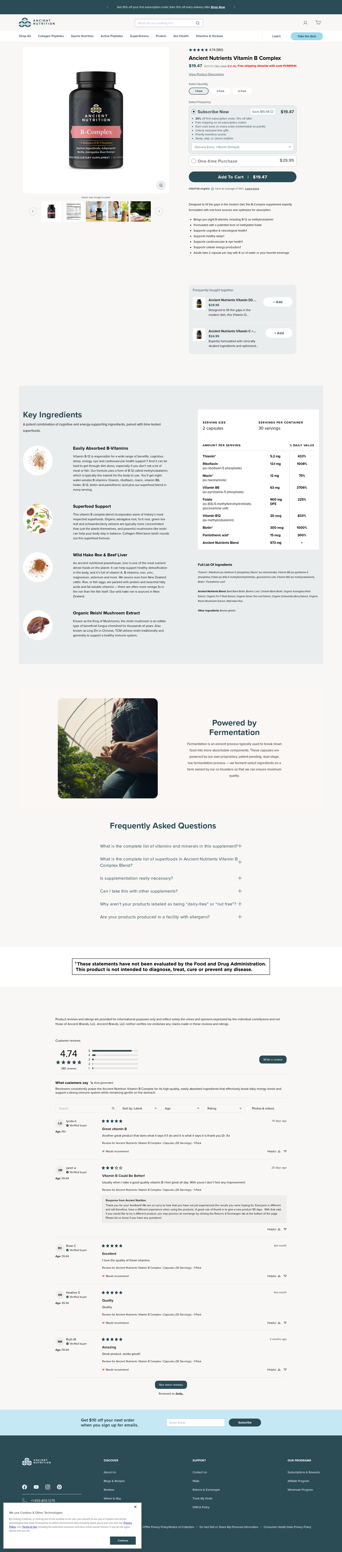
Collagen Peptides (51, 36)
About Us (110, 1472)
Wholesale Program (300, 1490)
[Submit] (198, 23)
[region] (72, 1525)
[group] (272, 111)
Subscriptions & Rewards (304, 1472)
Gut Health (181, 36)
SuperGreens (139, 36)
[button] (113, 1051)
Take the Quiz (307, 36)
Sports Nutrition (82, 36)
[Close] (135, 1506)
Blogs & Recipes (114, 1481)
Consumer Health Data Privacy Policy (287, 1527)
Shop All (25, 36)
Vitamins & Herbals (209, 36)
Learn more (252, 188)
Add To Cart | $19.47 (242, 177)
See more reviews (171, 1384)
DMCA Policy (201, 1507)
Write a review (272, 1059)
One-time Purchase (217, 161)
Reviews (109, 1490)
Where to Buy (112, 1498)
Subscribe (245, 1422)
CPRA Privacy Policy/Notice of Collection (168, 1527)
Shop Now (171, 10)
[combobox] (169, 23)
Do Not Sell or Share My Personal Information (229, 1527)
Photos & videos (263, 1108)
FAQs (196, 1481)
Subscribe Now (213, 111)
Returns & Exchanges (206, 1490)
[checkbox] (266, 1108)
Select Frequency (200, 102)
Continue (123, 1540)
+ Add (278, 302)
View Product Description (206, 74)
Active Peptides (112, 36)
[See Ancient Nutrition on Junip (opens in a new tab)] (179, 1393)
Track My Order (203, 1498)
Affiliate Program (298, 1481)
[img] (102, 1082)
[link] (206, 50)
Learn (276, 36)
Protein (161, 36)
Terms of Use (29, 1527)
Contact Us (200, 1472)
